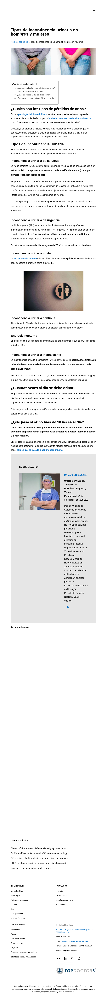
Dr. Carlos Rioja (17, 891)
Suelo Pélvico (61, 905)
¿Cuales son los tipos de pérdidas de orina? (36, 88)
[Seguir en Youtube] (58, 958)
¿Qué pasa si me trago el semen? (32, 822)
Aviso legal (15, 895)
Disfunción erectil (18, 939)
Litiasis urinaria (62, 895)
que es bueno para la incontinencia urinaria (40, 450)
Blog (12, 909)
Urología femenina (18, 918)
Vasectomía (15, 930)
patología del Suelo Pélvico (32, 114)
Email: (58, 941)
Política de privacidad (19, 900)
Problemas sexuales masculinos (24, 952)
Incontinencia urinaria (64, 900)
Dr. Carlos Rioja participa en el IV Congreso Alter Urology (39, 853)
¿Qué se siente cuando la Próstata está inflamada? (42, 757)
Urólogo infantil (17, 914)
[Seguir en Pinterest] (72, 958)
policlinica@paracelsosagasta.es (75, 941)
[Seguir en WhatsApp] (79, 958)
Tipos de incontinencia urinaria (30, 91)
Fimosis (14, 934)
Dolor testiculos (17, 943)
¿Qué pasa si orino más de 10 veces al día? (36, 98)
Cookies (14, 905)
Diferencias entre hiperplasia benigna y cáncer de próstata (39, 858)
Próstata (59, 891)
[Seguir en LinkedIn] (65, 958)
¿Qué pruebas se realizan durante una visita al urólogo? (38, 863)
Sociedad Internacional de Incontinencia (69, 118)
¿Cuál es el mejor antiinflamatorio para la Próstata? (42, 692)
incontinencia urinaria (25, 258)
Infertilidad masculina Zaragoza (23, 957)
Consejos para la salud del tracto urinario (31, 868)
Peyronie (14, 948)
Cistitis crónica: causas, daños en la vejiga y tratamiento (38, 848)
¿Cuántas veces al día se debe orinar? (34, 95)
